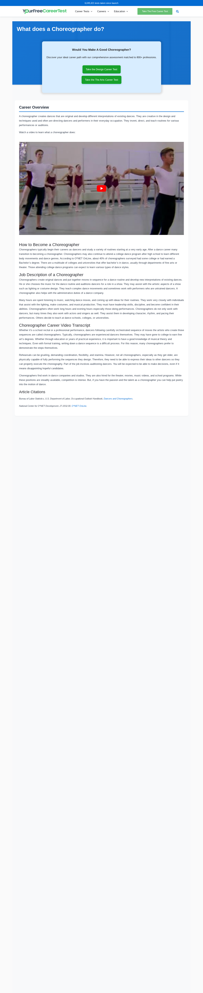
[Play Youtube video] (101, 188)
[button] (90, 11)
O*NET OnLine (79, 406)
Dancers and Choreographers (118, 398)
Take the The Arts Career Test (101, 79)
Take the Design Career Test (101, 69)
